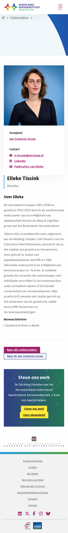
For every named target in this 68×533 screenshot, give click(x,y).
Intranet (32, 505)
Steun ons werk (34, 408)
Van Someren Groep (22, 139)
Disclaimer (33, 473)
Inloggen (33, 499)
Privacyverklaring (32, 461)
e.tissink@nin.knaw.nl (29, 155)
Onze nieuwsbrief (34, 415)
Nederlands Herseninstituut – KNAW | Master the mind (22, 7)
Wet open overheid (32, 480)
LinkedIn (20, 161)
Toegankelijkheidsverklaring (32, 492)
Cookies (32, 467)
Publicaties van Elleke (29, 166)
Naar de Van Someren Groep (25, 356)
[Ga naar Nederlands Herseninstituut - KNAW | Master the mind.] (3, 17)
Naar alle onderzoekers (22, 350)
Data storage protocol (32, 486)
